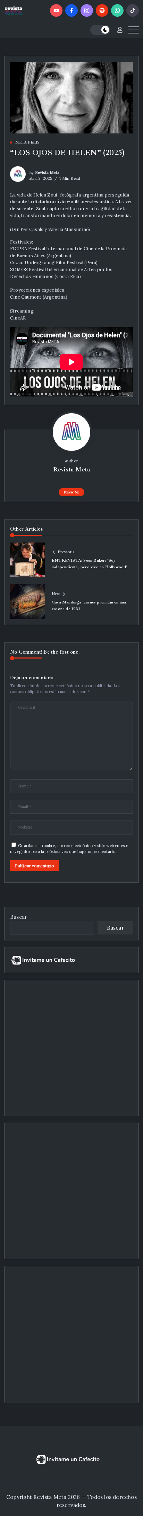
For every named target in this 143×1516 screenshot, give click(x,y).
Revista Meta (47, 172)
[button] (100, 30)
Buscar (18, 917)
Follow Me (71, 492)
